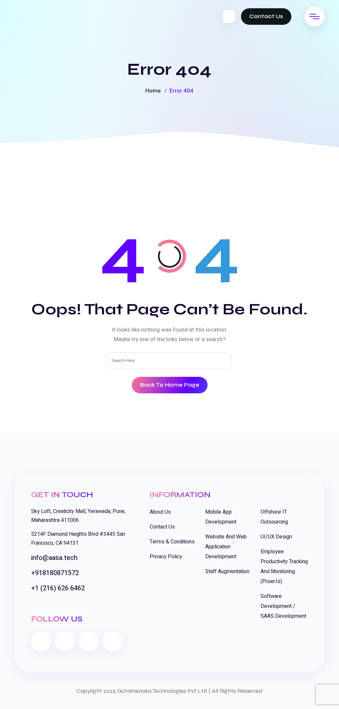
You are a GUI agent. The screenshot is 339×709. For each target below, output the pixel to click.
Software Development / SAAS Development (283, 606)
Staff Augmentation (227, 571)
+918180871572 (55, 573)
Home (153, 91)
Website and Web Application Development (226, 547)
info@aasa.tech (54, 558)
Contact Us (266, 16)
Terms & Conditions (172, 542)
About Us (160, 512)
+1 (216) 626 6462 (58, 588)
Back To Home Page (169, 384)
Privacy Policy (166, 557)
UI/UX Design (276, 537)
